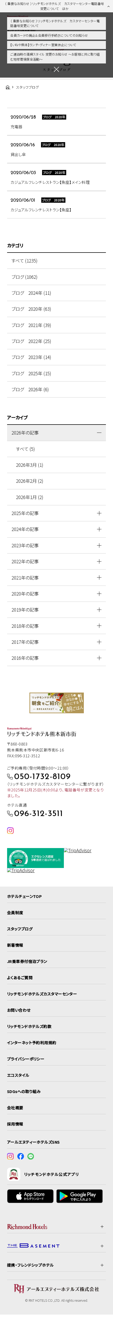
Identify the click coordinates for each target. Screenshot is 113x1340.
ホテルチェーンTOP (24, 896)
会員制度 (15, 912)
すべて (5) (25, 449)
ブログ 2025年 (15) (31, 373)
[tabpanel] (56, 703)
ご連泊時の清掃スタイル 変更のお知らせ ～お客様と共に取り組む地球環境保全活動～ (55, 57)
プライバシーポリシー (25, 1059)
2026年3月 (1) (29, 465)
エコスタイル (18, 1075)
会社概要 (15, 1107)
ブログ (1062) (25, 277)
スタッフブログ (20, 928)
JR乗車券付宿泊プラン (27, 961)
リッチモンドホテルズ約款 (29, 1026)
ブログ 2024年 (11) (31, 293)
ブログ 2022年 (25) (31, 341)
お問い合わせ (19, 1010)
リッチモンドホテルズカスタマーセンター (42, 993)
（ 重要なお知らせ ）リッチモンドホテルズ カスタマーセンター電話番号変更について (55, 23)
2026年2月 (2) (29, 481)
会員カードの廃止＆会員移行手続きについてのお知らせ (49, 35)
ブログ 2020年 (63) (31, 308)
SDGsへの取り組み (24, 1091)
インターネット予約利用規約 (31, 1042)
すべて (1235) (25, 260)
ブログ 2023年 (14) (31, 357)
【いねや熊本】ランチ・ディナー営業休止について (43, 44)
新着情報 (15, 945)
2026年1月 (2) (29, 497)
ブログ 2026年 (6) (30, 389)
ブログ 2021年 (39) (31, 325)
